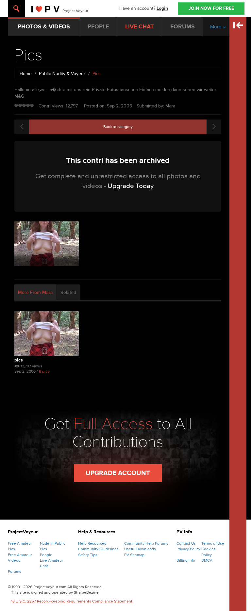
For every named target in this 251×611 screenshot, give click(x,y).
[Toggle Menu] (16, 8)
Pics (18, 360)
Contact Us (186, 543)
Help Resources (92, 543)
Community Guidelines (98, 549)
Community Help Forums (146, 543)
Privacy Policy (188, 549)
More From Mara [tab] (35, 292)
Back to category (118, 126)
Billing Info (185, 560)
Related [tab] (68, 292)
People (46, 555)
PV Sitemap (134, 555)
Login (162, 8)
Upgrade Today (131, 186)
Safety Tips (87, 555)
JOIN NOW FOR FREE (211, 8)
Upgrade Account (118, 473)
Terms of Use (212, 543)
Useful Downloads (140, 549)
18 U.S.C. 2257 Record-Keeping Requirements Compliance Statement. (72, 601)
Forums (14, 571)
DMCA (206, 560)
